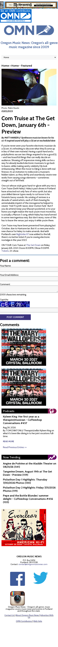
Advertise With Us (41, 616)
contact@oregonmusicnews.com (32, 564)
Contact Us (9, 615)
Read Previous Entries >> (15, 447)
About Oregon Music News (27, 615)
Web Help (37, 621)
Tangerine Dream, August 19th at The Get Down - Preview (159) (27, 473)
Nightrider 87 (22, 234)
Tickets (5, 251)
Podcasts (8, 411)
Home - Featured (21, 65)
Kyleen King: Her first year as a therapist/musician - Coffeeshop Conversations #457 (22, 420)
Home (5, 65)
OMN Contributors (24, 621)
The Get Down (33, 245)
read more (8, 441)
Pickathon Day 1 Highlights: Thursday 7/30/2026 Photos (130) (25, 481)
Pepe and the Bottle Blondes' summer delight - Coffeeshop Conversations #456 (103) (28, 499)
